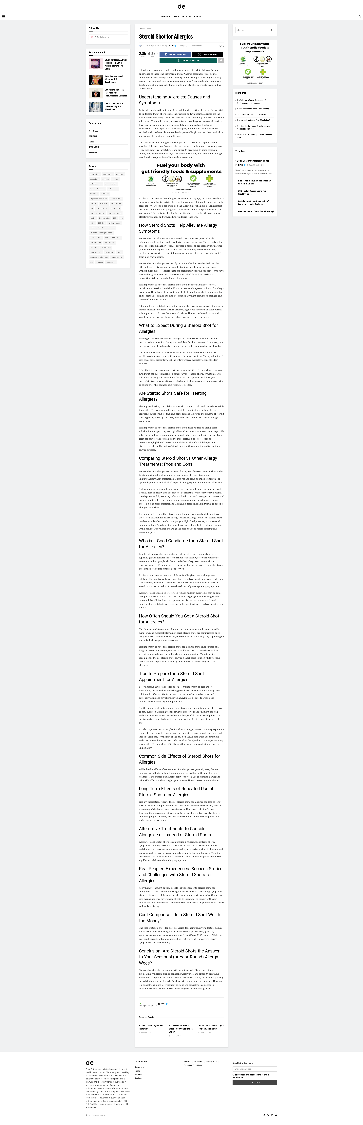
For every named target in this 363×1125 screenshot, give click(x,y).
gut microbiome (97, 213)
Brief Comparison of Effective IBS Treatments (114, 79)
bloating (120, 174)
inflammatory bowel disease (102, 228)
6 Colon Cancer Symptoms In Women (252, 160)
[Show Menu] (3, 16)
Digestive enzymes (98, 199)
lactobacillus (96, 238)
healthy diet (104, 218)
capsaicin (94, 179)
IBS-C (92, 223)
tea (91, 262)
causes (105, 179)
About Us (187, 1062)
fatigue (93, 203)
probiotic (94, 247)
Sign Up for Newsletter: (243, 1063)
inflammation (115, 223)
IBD (114, 218)
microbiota (109, 242)
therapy (99, 262)
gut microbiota (114, 213)
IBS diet (101, 223)
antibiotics (108, 174)
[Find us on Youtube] (276, 1115)
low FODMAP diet (112, 238)
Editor (170, 46)
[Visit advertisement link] (181, 176)
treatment (111, 262)
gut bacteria (102, 208)
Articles (186, 16)
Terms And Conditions (193, 1065)
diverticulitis (116, 199)
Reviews (198, 16)
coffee (115, 179)
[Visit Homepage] (181, 6)
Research (165, 16)
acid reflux (95, 174)
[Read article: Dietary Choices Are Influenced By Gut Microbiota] (96, 107)
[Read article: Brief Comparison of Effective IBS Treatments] (96, 80)
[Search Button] (360, 16)
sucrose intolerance (99, 257)
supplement (117, 257)
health (93, 218)
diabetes (94, 194)
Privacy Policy (211, 1062)
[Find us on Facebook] (264, 1115)
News (176, 16)
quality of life (96, 252)
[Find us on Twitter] (272, 1115)
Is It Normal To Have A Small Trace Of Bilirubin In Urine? (180, 1028)
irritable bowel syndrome (101, 233)
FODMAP (103, 203)
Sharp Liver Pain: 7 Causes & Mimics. (252, 114)
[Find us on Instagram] (268, 1115)
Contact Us (198, 1062)
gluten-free (116, 203)
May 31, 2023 (185, 46)
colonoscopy (96, 184)
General (149, 29)
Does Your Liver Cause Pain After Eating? (253, 120)
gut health (115, 208)
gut (91, 208)
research (109, 252)
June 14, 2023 (145, 1032)
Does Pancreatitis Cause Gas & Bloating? (253, 109)
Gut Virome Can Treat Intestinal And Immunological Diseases (116, 93)
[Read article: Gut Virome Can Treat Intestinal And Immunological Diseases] (96, 93)
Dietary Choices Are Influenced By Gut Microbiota (114, 106)
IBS (121, 218)
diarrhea (105, 194)
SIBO (119, 252)
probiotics (106, 247)
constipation (110, 184)
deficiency (113, 189)
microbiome (95, 242)
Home (141, 29)
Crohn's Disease (97, 189)
